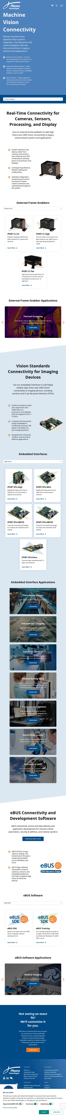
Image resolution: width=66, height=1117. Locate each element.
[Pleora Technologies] (11, 5)
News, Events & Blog (30, 1076)
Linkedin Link (8, 1078)
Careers (46, 1085)
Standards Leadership (31, 1074)
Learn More (11, 248)
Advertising (45, 1104)
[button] (3, 322)
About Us (27, 1070)
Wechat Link (11, 1078)
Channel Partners (29, 1078)
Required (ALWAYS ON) (10, 1104)
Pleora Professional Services (53, 1076)
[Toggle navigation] (61, 5)
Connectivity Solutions (51, 1070)
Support (47, 1088)
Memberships (28, 1088)
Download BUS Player (33, 839)
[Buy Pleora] (52, 5)
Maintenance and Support (52, 1074)
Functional (29, 1104)
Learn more (33, 606)
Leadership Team (29, 1072)
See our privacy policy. (10, 1107)
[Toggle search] (57, 6)
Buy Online (47, 1078)
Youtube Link (4, 1078)
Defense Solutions (50, 1072)
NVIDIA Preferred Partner (32, 1085)
